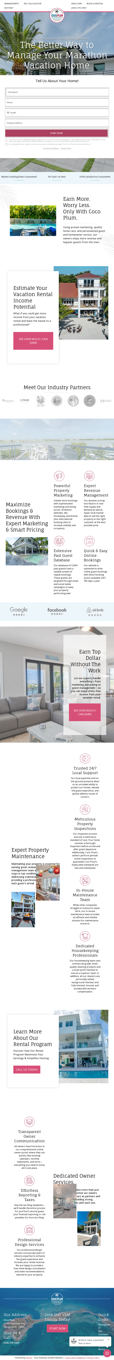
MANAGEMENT (11, 3)
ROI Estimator (103, 1333)
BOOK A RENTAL (95, 3)
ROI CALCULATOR (32, 3)
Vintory (29, 1357)
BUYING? (8, 7)
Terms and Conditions (75, 1357)
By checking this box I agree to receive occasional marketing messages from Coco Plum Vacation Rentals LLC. (50, 144)
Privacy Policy (66, 148)
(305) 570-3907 (79, 7)
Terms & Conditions (51, 148)
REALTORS (76, 3)
